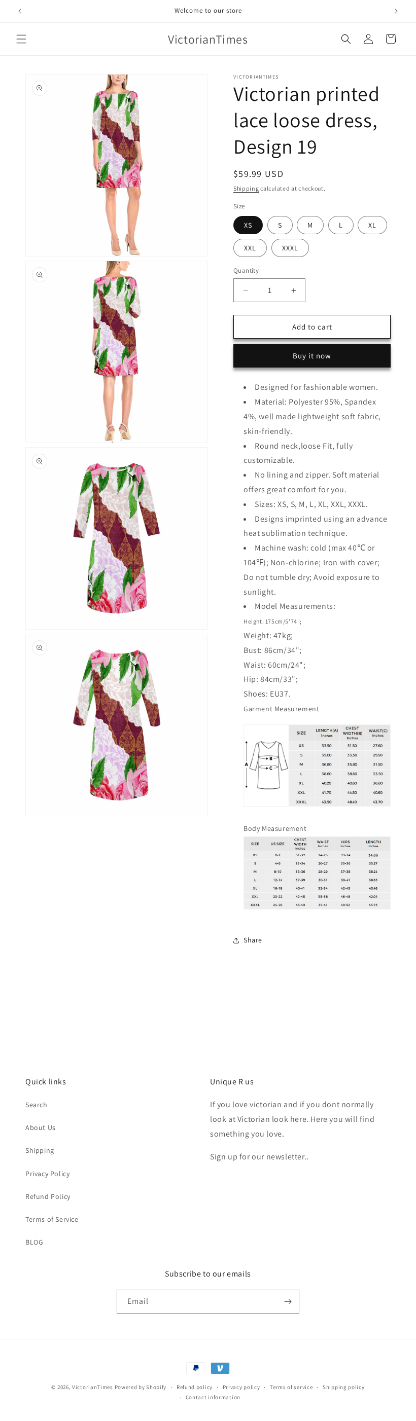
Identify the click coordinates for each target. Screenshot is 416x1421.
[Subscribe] (287, 1302)
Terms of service (291, 1387)
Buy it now (312, 355)
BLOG (34, 1242)
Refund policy (195, 1387)
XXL (250, 247)
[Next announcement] (396, 11)
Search (36, 1104)
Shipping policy (344, 1387)
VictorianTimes (92, 1387)
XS (248, 225)
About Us (40, 1127)
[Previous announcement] (20, 11)
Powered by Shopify (141, 1387)
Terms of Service (52, 1219)
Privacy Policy (47, 1173)
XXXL (290, 247)
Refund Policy (48, 1196)
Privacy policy (241, 1387)
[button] (21, 39)
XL (372, 225)
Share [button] (253, 939)
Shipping (246, 188)
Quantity (246, 270)
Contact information (213, 1397)
